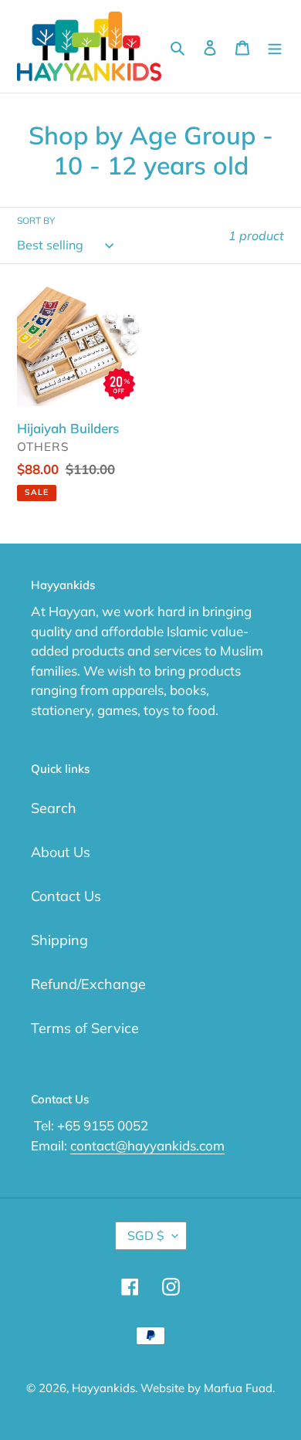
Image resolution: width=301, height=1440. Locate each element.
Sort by (36, 220)
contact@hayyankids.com (147, 1145)
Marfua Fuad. (239, 1388)
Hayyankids (103, 1388)
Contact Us (66, 896)
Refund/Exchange (88, 984)
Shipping (59, 940)
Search (53, 808)
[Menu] (275, 47)
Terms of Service (85, 1028)
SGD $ (145, 1235)
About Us (60, 852)
